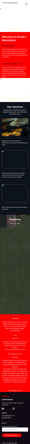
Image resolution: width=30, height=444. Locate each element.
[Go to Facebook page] (3, 409)
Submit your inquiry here (12, 435)
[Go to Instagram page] (14, 409)
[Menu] (26, 4)
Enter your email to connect (9, 426)
